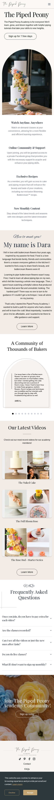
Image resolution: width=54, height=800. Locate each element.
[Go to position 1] (13, 413)
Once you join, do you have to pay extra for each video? (25, 618)
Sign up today (27, 714)
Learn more (17, 784)
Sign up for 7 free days (20, 36)
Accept (30, 792)
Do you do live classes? (14, 654)
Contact (27, 764)
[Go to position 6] (28, 413)
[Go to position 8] (35, 413)
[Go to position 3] (19, 413)
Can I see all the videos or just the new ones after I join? (23, 642)
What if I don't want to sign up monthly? (24, 664)
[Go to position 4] (22, 413)
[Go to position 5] (25, 413)
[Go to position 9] (38, 413)
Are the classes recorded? (16, 630)
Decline (12, 792)
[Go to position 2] (16, 413)
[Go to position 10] (41, 413)
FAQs (27, 769)
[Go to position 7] (32, 413)
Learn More (27, 326)
